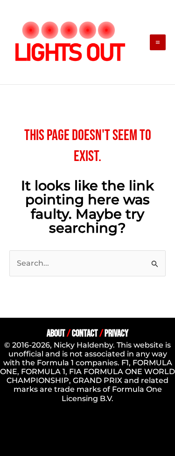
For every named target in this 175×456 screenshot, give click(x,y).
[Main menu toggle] (158, 42)
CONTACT (85, 333)
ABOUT (56, 333)
